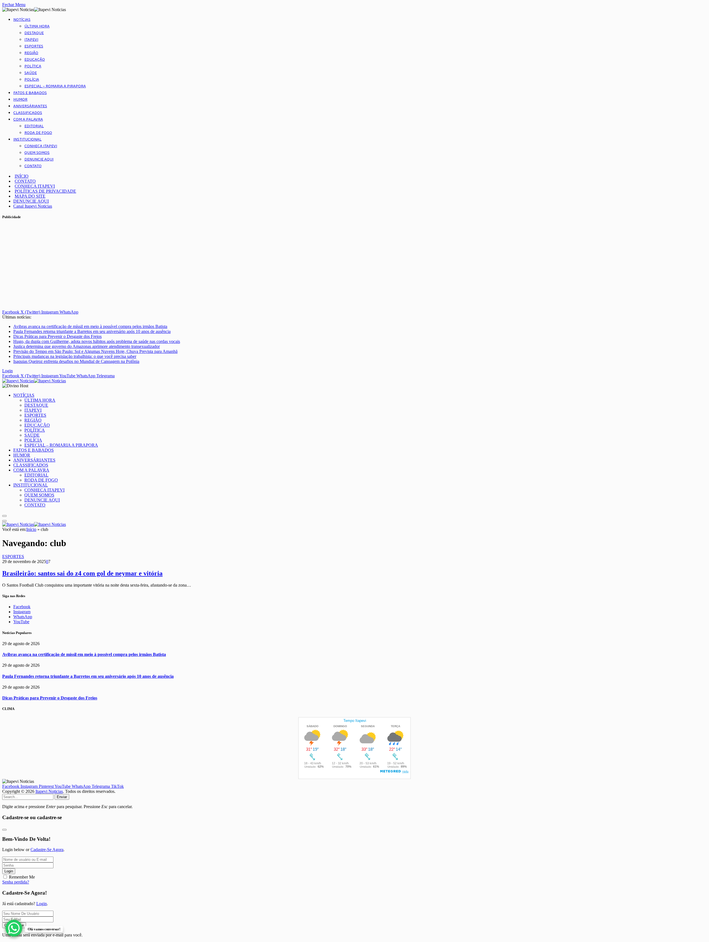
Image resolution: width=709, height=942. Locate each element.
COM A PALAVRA (28, 119)
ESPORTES (33, 46)
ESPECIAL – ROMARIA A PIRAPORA (55, 86)
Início (31, 529)
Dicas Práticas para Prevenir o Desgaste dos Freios (57, 336)
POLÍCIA (31, 79)
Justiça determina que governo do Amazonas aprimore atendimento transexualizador (86, 346)
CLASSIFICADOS (27, 113)
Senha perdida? (15, 882)
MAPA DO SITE (30, 196)
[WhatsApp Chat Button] (14, 928)
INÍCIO (22, 176)
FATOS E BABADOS (30, 93)
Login (8, 871)
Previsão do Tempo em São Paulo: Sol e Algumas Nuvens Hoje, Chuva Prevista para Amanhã (95, 351)
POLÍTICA (32, 66)
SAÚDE (30, 73)
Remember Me (22, 877)
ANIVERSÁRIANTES (30, 106)
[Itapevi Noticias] (34, 380)
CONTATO (33, 166)
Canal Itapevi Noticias (32, 206)
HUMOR (20, 99)
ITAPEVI (31, 39)
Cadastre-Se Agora (46, 849)
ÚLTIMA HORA (37, 26)
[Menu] (4, 516)
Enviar (62, 797)
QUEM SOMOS (37, 152)
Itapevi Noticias (49, 791)
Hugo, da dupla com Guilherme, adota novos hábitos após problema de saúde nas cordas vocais (96, 341)
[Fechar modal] (4, 830)
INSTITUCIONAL (27, 139)
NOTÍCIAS (21, 19)
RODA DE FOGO (38, 132)
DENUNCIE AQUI (38, 159)
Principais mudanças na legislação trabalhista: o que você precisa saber (74, 356)
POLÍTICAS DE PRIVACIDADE (45, 191)
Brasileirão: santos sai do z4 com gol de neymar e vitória (82, 573)
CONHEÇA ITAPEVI (40, 146)
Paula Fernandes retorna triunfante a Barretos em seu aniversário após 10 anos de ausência (92, 331)
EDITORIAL (34, 126)
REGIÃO (31, 53)
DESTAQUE (34, 33)
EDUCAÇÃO (34, 59)
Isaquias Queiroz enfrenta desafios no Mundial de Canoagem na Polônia (76, 361)
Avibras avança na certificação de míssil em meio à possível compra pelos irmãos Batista (90, 326)
